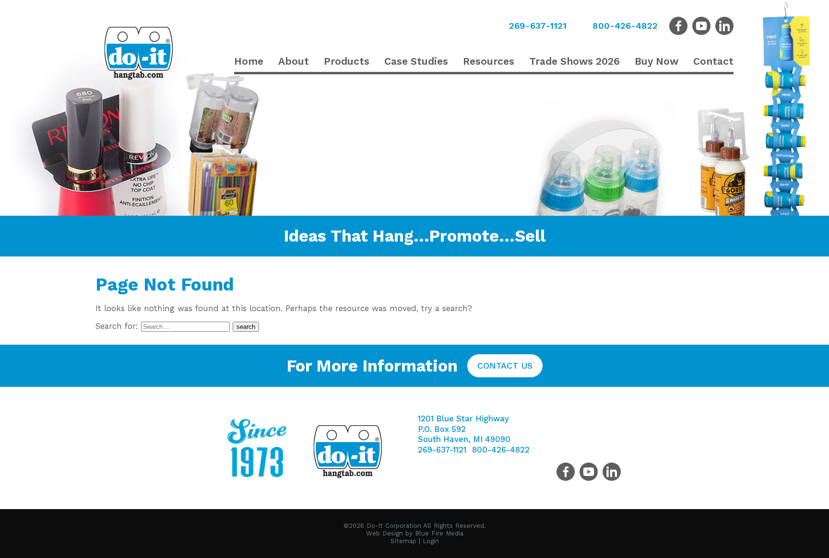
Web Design (384, 533)
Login (431, 541)
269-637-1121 (538, 26)
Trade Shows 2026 (574, 61)
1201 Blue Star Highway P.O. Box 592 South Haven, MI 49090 (464, 429)
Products (346, 61)
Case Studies (416, 61)
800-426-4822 (625, 26)
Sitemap (403, 541)
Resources (488, 61)
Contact (713, 61)
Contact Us (505, 365)
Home (248, 61)
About (293, 61)
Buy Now (656, 61)
